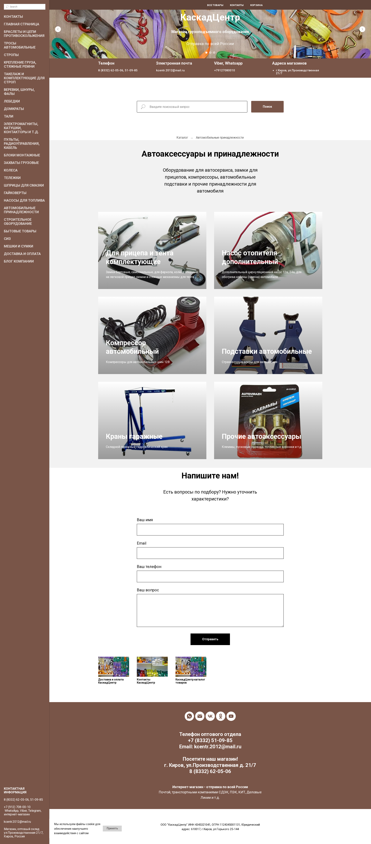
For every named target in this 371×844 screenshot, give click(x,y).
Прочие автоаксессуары (261, 436)
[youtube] (231, 716)
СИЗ (7, 239)
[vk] (210, 716)
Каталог (182, 137)
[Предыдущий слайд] (58, 29)
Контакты (13, 16)
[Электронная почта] (199, 716)
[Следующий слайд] (362, 29)
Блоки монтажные (22, 155)
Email (141, 543)
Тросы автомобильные (20, 45)
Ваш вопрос (148, 590)
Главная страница (21, 24)
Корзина (256, 5)
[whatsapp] (189, 716)
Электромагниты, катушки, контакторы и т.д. (21, 128)
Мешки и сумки (18, 246)
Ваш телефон (149, 566)
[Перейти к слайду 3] (214, 53)
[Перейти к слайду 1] (206, 53)
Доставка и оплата (22, 254)
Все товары (215, 5)
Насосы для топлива (24, 200)
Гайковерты (15, 193)
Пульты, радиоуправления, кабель (22, 143)
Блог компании (19, 261)
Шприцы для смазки (24, 185)
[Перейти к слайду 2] (210, 53)
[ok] (220, 716)
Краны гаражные (134, 436)
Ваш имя (145, 519)
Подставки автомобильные (267, 351)
